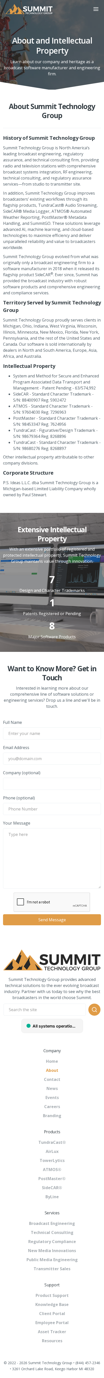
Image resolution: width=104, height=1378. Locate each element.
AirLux (52, 1151)
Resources (52, 1341)
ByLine (52, 1196)
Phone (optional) (19, 798)
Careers (52, 1106)
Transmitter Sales (52, 1268)
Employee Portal (52, 1322)
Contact (52, 1079)
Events (52, 1097)
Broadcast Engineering (52, 1223)
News (52, 1088)
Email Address (16, 747)
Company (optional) (21, 772)
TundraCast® (52, 1142)
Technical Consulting (52, 1232)
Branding (52, 1115)
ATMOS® (52, 1169)
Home (52, 1061)
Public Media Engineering (52, 1259)
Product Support (52, 1295)
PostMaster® (52, 1178)
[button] (96, 9)
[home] (44, 9)
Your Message (16, 823)
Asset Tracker (52, 1331)
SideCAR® (52, 1187)
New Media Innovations (52, 1250)
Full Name (12, 722)
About (52, 1070)
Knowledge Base (52, 1304)
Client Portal (52, 1313)
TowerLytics (52, 1160)
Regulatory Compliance (52, 1241)
